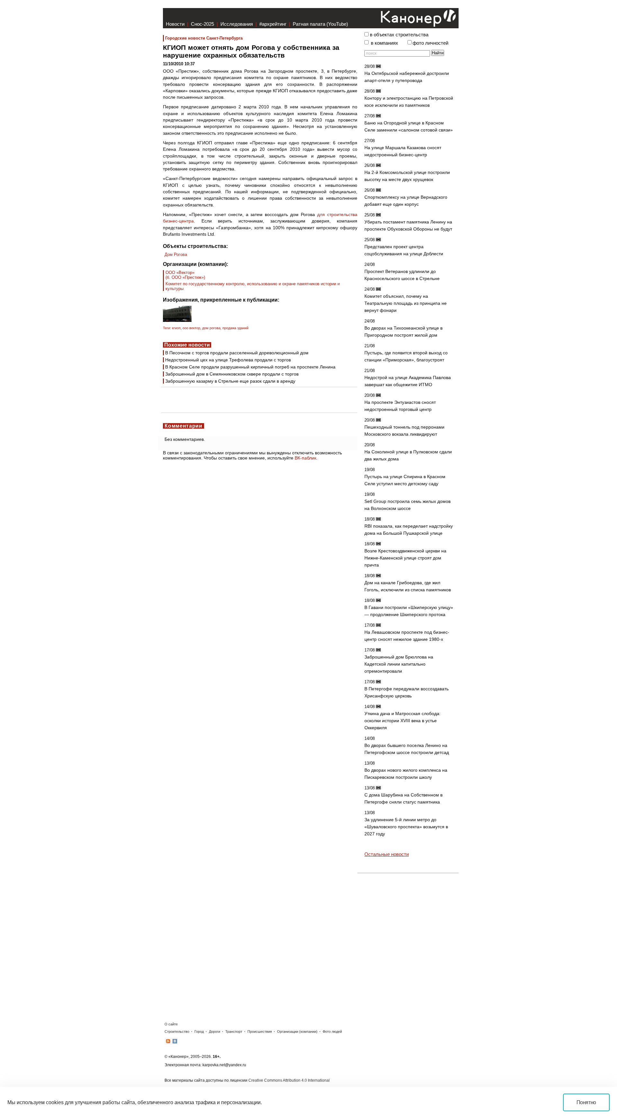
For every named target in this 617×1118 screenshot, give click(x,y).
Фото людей (332, 1031)
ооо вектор (191, 328)
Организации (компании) (297, 1031)
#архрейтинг (272, 24)
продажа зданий (235, 328)
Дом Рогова (176, 254)
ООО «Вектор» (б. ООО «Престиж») (185, 275)
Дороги (214, 1031)
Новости (175, 24)
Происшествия (259, 1031)
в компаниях (384, 43)
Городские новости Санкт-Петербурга (204, 38)
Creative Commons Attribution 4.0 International (289, 1080)
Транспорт (233, 1031)
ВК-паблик (305, 457)
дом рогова (211, 328)
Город (199, 1031)
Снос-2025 (202, 24)
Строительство (177, 1031)
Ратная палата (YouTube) (320, 24)
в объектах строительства (399, 34)
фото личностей (430, 43)
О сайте (171, 1024)
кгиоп (176, 328)
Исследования (236, 24)
